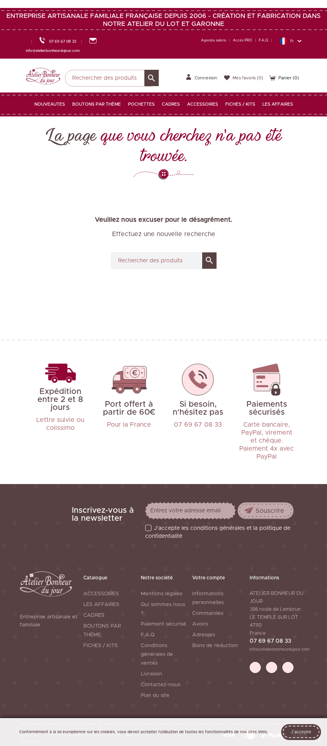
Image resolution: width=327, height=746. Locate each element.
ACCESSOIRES (101, 593)
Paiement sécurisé (163, 624)
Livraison (151, 674)
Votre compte (208, 577)
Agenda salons (213, 40)
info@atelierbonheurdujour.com (279, 650)
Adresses (203, 635)
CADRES (93, 615)
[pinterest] (271, 667)
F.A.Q (263, 40)
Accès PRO (242, 40)
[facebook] (255, 667)
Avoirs (200, 624)
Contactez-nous (160, 684)
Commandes (207, 613)
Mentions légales (161, 593)
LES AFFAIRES (101, 604)
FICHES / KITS (100, 645)
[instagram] (288, 667)
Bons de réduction (215, 645)
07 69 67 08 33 (270, 641)
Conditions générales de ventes (157, 654)
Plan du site (155, 695)
